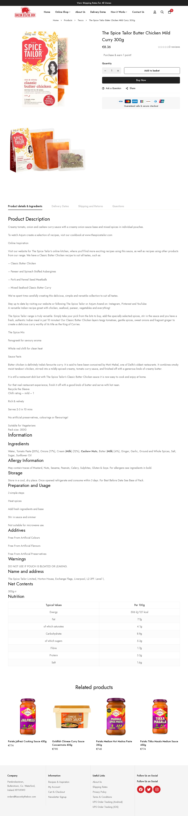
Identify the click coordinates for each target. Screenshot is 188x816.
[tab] (25, 206)
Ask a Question (113, 88)
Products (68, 20)
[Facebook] (140, 789)
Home (56, 20)
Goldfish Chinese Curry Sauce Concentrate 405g (68, 743)
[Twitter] (148, 789)
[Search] (162, 12)
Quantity (107, 63)
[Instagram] (157, 789)
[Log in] (154, 12)
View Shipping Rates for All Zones (94, 3)
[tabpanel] (94, 443)
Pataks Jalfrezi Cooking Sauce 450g (27, 741)
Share (132, 88)
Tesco (81, 20)
